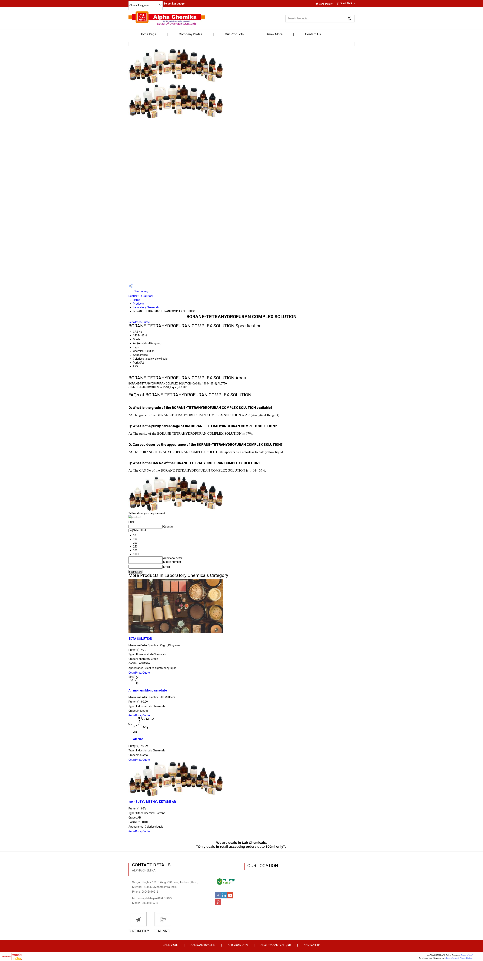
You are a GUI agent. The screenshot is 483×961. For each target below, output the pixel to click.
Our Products (234, 34)
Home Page (148, 34)
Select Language (174, 3)
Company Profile (190, 34)
